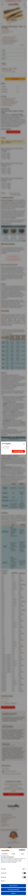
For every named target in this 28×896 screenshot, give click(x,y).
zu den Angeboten (18, 451)
